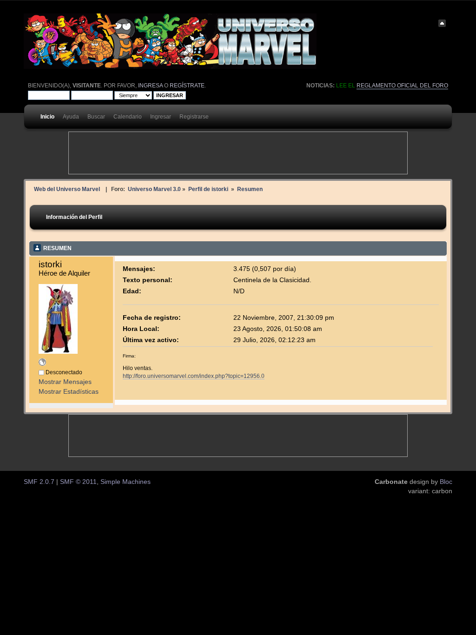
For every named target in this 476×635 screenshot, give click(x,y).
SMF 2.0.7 (39, 481)
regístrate (187, 85)
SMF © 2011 (78, 481)
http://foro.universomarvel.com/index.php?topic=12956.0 (193, 376)
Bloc (446, 481)
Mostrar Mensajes (65, 381)
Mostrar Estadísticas (69, 391)
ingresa (150, 85)
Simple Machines (125, 481)
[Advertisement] (238, 153)
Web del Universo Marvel (67, 189)
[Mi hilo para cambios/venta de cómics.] (42, 363)
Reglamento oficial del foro (402, 85)
